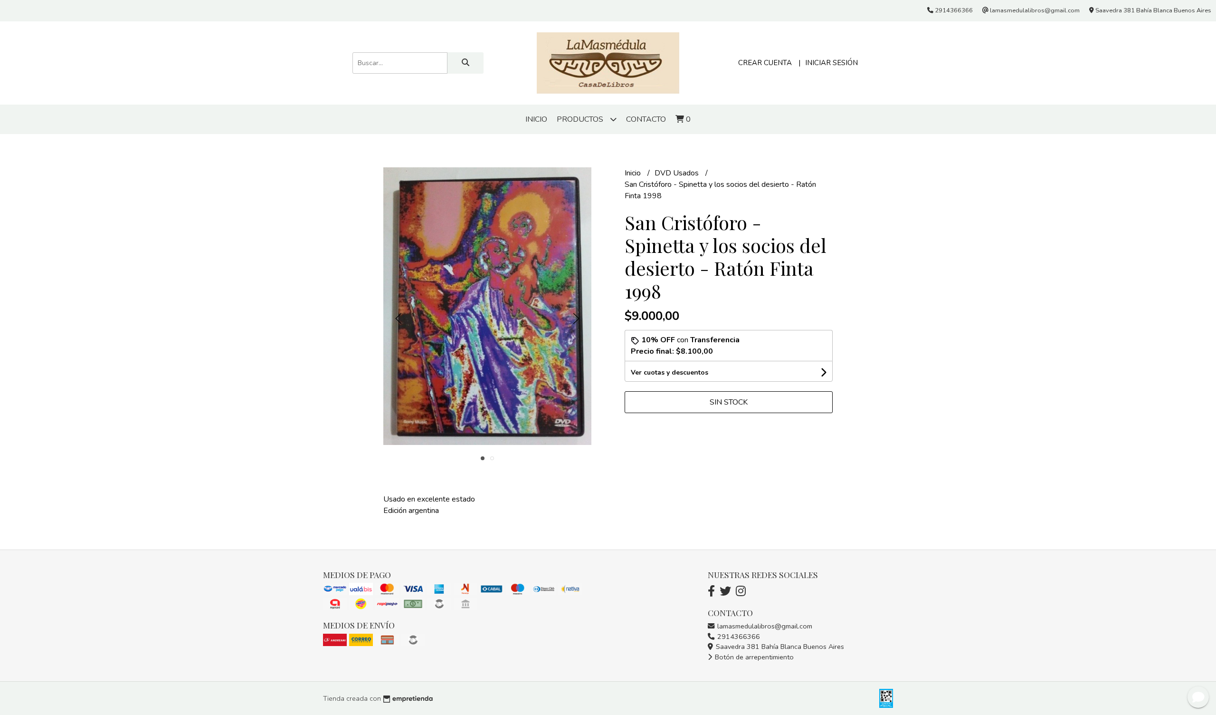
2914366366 (737, 636)
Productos (581, 119)
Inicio (536, 119)
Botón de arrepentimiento (753, 657)
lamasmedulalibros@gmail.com (763, 626)
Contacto (646, 119)
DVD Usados (678, 173)
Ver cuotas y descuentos (669, 372)
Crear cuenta (765, 63)
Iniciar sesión (831, 63)
